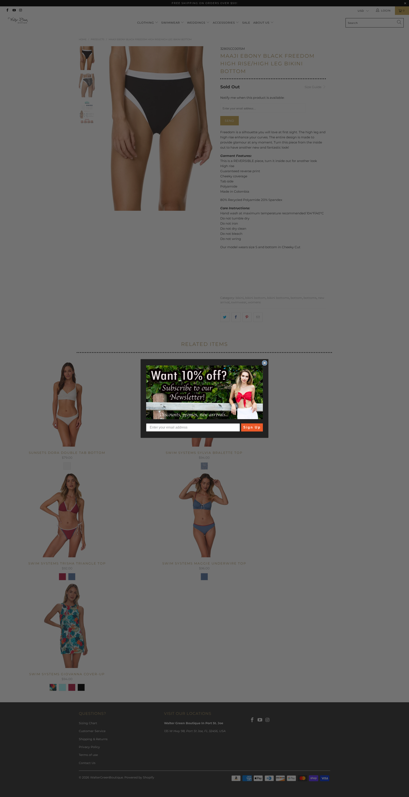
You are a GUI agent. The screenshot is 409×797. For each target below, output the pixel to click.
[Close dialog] (264, 363)
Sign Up (252, 427)
